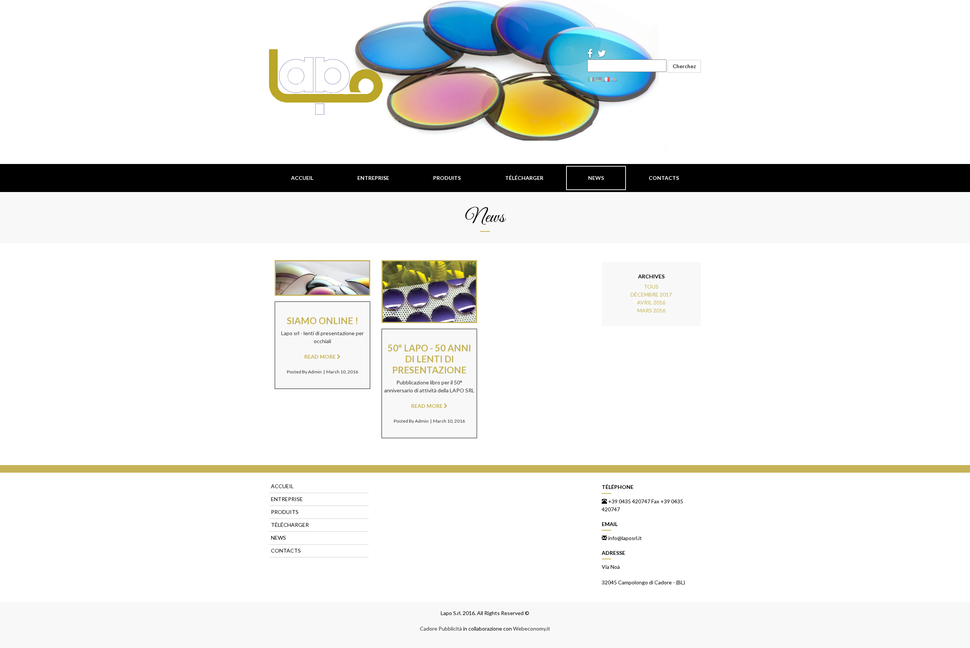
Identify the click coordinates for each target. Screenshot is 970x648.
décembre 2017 (651, 294)
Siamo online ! (322, 320)
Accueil (302, 178)
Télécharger (524, 178)
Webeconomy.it (531, 628)
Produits (447, 178)
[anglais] (614, 78)
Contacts (664, 178)
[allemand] (599, 78)
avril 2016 (651, 302)
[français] (606, 78)
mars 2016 (651, 310)
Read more (321, 285)
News (596, 178)
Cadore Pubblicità (441, 628)
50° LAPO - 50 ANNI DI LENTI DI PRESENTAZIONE (429, 358)
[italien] (591, 78)
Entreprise (373, 178)
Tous (651, 286)
